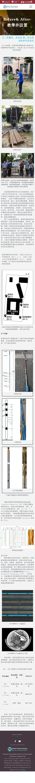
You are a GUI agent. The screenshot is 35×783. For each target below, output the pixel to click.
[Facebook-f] (15, 741)
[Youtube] (20, 741)
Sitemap (22, 769)
